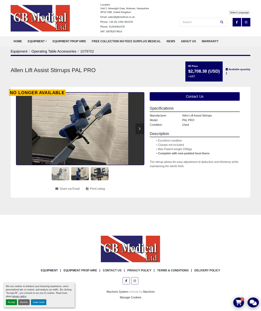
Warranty (210, 41)
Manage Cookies (130, 297)
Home (17, 41)
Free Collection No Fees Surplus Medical (126, 41)
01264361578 (117, 26)
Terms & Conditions (173, 270)
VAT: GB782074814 (111, 31)
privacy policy (19, 296)
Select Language (239, 12)
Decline (24, 302)
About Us (188, 41)
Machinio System (117, 291)
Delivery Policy (207, 270)
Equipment (36, 41)
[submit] (221, 22)
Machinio (149, 291)
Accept (11, 302)
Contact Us (194, 96)
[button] (37, 41)
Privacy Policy (139, 270)
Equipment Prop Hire (69, 41)
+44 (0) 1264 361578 (121, 21)
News (171, 41)
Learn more (38, 302)
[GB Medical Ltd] (130, 248)
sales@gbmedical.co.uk (121, 16)
